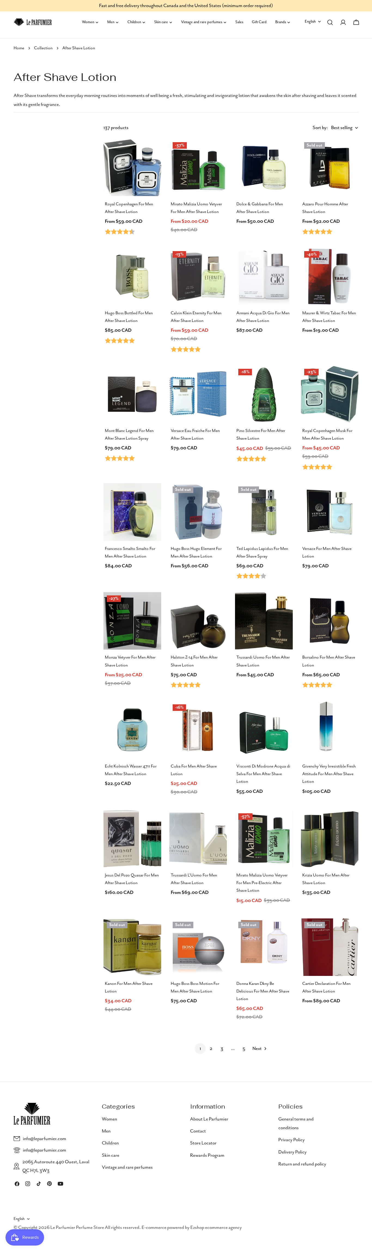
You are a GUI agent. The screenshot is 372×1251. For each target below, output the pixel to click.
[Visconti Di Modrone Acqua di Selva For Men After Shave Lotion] (264, 730)
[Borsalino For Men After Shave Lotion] (330, 621)
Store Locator (203, 1143)
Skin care (110, 1155)
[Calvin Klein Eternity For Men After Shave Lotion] (198, 277)
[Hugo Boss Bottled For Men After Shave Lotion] (132, 277)
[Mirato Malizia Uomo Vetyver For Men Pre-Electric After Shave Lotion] (264, 839)
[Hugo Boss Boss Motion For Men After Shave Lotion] (198, 947)
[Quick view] (153, 150)
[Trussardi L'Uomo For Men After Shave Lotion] (198, 839)
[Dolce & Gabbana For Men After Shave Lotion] (264, 168)
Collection (43, 48)
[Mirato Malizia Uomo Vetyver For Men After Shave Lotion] (198, 168)
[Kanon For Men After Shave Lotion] (132, 947)
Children (110, 1143)
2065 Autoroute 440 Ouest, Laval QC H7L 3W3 (55, 1166)
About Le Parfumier (209, 1119)
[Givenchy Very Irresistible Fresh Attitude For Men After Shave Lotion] (330, 730)
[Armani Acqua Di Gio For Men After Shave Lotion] (264, 277)
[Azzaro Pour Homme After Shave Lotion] (330, 168)
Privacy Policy (291, 1140)
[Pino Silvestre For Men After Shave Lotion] (264, 394)
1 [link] (200, 1048)
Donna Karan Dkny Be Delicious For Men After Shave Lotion (262, 991)
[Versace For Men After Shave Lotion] (330, 512)
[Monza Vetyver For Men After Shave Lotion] (132, 621)
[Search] (330, 22)
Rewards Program (207, 1155)
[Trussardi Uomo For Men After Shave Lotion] (264, 621)
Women (109, 1119)
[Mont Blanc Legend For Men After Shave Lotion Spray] (132, 394)
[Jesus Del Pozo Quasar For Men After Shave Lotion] (132, 839)
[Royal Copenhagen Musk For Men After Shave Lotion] (330, 394)
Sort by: (320, 127)
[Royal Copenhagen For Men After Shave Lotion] (132, 168)
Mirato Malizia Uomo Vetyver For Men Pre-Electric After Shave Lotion (262, 883)
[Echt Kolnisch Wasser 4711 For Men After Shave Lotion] (132, 730)
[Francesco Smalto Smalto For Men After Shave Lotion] (132, 512)
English (310, 21)
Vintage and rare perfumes (127, 1167)
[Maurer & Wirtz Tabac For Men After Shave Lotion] (330, 277)
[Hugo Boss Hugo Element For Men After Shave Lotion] (198, 512)
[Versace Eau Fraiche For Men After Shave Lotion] (198, 394)
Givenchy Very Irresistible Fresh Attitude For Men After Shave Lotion (329, 774)
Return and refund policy (302, 1164)
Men (106, 1131)
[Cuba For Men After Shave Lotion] (198, 730)
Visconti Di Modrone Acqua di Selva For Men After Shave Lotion (263, 774)
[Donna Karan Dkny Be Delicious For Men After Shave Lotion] (264, 947)
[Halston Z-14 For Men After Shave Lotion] (198, 621)
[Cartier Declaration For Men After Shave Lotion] (330, 947)
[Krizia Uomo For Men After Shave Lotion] (330, 839)
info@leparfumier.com (44, 1139)
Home (19, 48)
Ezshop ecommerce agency (216, 1227)
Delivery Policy (292, 1152)
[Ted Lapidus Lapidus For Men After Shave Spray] (264, 512)
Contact (198, 1131)
